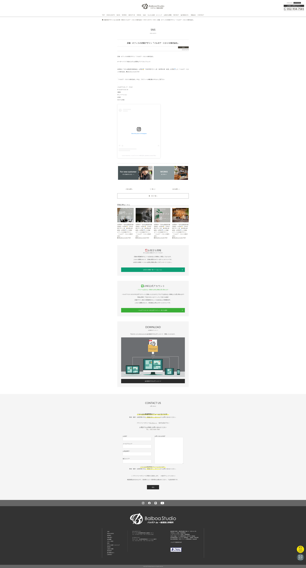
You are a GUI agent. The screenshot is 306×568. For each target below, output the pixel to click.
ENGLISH (289, 3)
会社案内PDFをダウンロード (153, 381)
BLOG (118, 15)
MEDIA (139, 15)
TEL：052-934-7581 (153, 429)
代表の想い (109, 537)
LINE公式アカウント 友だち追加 (152, 310)
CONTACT (201, 15)
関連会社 (193, 15)
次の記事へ (175, 189)
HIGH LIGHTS (111, 15)
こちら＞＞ (154, 423)
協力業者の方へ (185, 15)
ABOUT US (131, 15)
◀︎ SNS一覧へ (153, 196)
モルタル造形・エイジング (155, 15)
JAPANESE (297, 3)
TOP (103, 15)
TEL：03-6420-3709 (137, 534)
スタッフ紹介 (110, 541)
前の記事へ (129, 189)
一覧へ (153, 189)
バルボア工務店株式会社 (176, 542)
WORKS (124, 15)
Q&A (144, 15)
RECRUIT (176, 15)
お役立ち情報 (167, 15)
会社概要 (109, 539)
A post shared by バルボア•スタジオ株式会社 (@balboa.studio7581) (139, 155)
